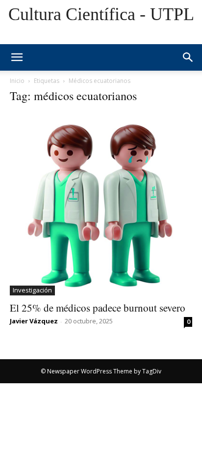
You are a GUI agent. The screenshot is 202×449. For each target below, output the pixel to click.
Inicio (17, 81)
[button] (188, 57)
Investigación (32, 290)
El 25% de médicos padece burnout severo (97, 308)
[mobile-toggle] (16, 57)
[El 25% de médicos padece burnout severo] (101, 204)
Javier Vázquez (34, 321)
